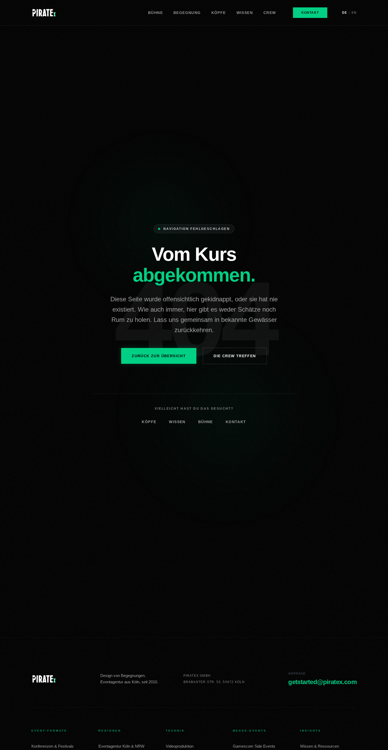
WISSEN (244, 13)
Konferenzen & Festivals (52, 746)
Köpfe (149, 422)
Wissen (177, 422)
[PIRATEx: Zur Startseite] (44, 679)
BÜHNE (155, 13)
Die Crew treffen (235, 356)
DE (344, 12)
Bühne (205, 422)
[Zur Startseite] (44, 12)
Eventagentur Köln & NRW (121, 746)
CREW (269, 13)
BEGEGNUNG (187, 13)
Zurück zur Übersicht (159, 356)
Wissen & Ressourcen (319, 746)
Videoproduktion (179, 746)
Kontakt (310, 12)
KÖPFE (218, 13)
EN (354, 12)
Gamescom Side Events (254, 746)
